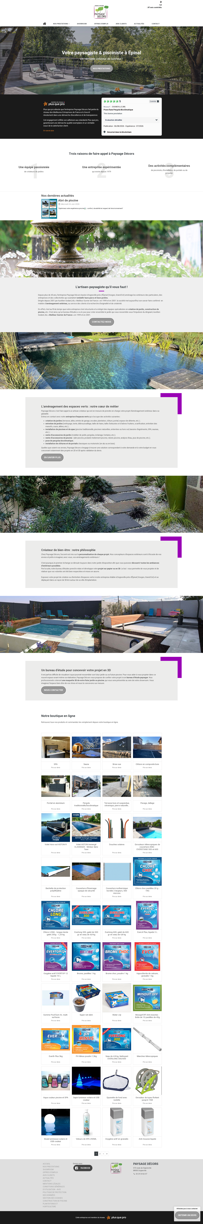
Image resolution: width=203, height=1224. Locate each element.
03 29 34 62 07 (141, 1174)
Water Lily (116, 1015)
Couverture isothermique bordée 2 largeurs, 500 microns (117, 890)
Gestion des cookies (53, 1198)
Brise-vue (117, 764)
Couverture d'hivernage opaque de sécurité (86, 889)
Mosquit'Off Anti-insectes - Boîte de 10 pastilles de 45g (147, 1016)
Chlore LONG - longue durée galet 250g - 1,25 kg (55, 933)
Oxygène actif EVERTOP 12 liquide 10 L (56, 974)
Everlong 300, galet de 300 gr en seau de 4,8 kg (86, 933)
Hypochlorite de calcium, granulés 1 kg (147, 974)
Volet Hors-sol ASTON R (56, 844)
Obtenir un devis (187, 1215)
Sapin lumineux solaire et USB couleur (86, 1098)
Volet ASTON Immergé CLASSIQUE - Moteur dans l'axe (86, 847)
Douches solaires (116, 844)
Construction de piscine (55, 1201)
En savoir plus (48, 130)
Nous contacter (53, 690)
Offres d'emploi (101, 24)
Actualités (139, 24)
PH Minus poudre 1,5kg (86, 1056)
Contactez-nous (101, 322)
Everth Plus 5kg (56, 1056)
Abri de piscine (68, 200)
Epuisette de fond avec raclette (117, 1098)
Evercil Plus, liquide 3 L (147, 932)
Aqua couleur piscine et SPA (55, 1097)
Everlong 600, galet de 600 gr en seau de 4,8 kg (117, 933)
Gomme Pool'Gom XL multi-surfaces (55, 1016)
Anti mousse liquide (147, 1139)
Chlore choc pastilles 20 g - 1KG (147, 889)
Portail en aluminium (56, 803)
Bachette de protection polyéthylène (56, 889)
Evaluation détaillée (113, 120)
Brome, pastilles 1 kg (86, 973)
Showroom (82, 24)
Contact (156, 24)
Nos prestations (60, 24)
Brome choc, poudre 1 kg (117, 973)
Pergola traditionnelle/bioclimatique (86, 804)
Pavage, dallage (147, 803)
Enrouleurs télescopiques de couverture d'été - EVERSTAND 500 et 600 (147, 847)
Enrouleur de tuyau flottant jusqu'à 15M (147, 1098)
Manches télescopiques (147, 1056)
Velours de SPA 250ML (86, 1139)
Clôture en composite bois (147, 764)
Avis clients (121, 24)
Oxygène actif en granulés (116, 1139)
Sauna (86, 764)
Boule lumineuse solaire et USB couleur (55, 1140)
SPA (56, 764)
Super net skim (86, 1015)
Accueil (44, 23)
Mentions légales (51, 1184)
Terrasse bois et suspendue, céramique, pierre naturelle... (116, 804)
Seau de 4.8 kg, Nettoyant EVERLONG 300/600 (117, 1057)
